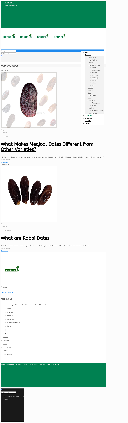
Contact (9, 326)
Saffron (5, 337)
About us (10, 316)
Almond (5, 351)
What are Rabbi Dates (25, 238)
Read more (4, 162)
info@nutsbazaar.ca (10, 5)
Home (9, 309)
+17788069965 (9, 3)
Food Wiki (7, 230)
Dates (6, 136)
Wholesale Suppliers (13, 322)
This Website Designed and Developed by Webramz (45, 364)
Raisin (5, 344)
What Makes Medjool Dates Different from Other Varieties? (47, 146)
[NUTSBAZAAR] (34, 45)
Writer (2, 130)
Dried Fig (6, 333)
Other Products (8, 354)
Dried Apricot (7, 347)
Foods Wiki (10, 319)
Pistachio (6, 340)
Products (10, 312)
